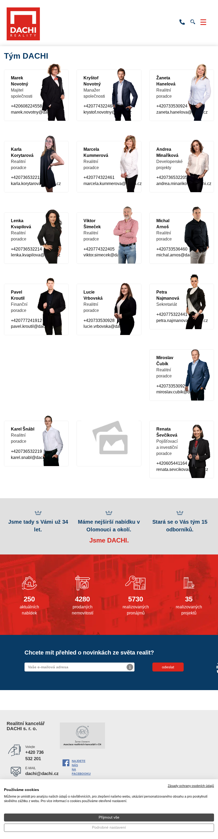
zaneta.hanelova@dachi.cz (182, 112)
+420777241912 (26, 320)
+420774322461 (99, 177)
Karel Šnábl (22, 429)
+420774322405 (99, 249)
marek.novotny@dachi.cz (34, 112)
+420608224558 (26, 106)
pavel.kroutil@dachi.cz (32, 326)
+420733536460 (171, 249)
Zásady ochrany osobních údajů (191, 786)
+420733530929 (171, 386)
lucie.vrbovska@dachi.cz (107, 326)
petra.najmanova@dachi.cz (182, 320)
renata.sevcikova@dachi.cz (182, 469)
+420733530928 (99, 320)
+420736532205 (171, 177)
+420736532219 (26, 451)
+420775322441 (171, 314)
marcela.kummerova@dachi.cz (112, 183)
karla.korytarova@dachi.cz (36, 183)
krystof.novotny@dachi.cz (107, 112)
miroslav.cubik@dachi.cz (179, 392)
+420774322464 (99, 106)
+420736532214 (26, 249)
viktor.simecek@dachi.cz (106, 255)
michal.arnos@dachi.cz (178, 255)
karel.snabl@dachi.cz (31, 457)
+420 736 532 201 (182, 22)
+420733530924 (171, 106)
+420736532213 (26, 177)
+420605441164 (171, 463)
